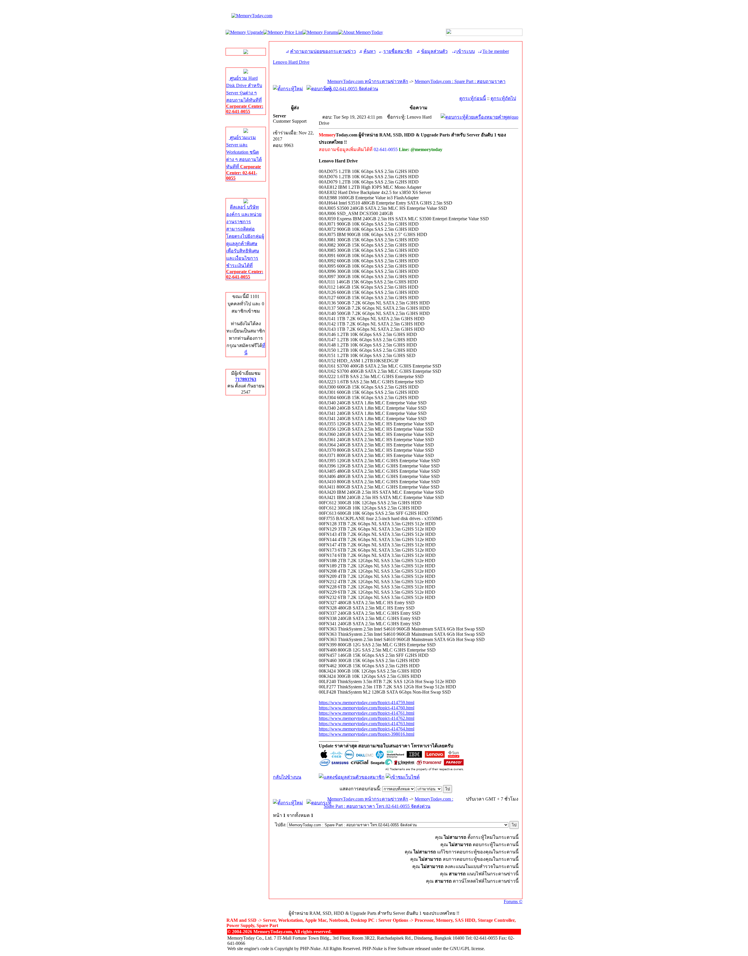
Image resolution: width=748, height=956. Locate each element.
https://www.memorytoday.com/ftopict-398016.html (366, 734)
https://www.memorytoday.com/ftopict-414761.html (366, 713)
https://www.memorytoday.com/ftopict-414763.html (366, 723)
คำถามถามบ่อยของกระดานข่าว (323, 51)
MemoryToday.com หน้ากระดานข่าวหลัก (367, 81)
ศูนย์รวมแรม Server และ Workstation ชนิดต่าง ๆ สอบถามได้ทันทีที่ (244, 158)
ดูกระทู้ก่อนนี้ (472, 98)
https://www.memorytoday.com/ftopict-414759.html (366, 702)
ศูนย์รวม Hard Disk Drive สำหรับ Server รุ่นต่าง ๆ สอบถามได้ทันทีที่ (244, 95)
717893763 (245, 379)
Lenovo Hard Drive (291, 62)
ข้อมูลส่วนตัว (434, 51)
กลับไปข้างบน (287, 777)
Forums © (513, 901)
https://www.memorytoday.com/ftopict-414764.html (366, 728)
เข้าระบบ (465, 51)
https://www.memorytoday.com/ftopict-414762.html (366, 718)
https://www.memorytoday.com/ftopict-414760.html (366, 707)
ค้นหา (369, 51)
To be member (495, 51)
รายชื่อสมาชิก (397, 51)
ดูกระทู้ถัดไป (503, 98)
